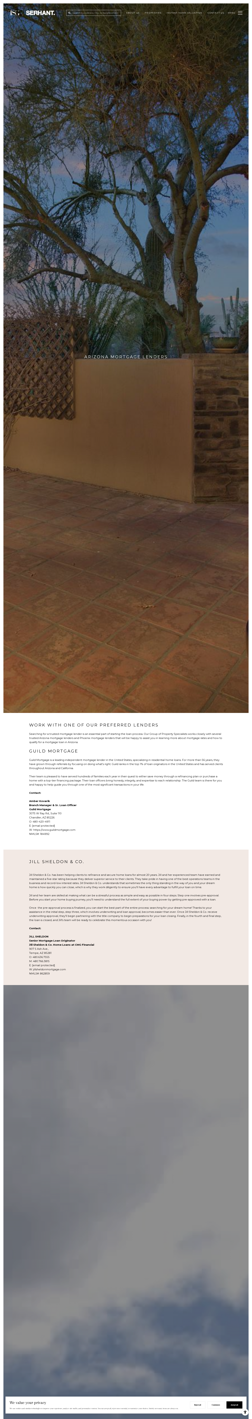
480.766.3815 (41, 961)
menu (231, 12)
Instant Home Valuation (184, 12)
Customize (216, 1405)
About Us (133, 12)
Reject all (197, 1405)
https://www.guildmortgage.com (54, 829)
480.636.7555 (41, 957)
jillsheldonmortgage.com (49, 969)
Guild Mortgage (39, 760)
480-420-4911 (41, 821)
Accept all (234, 1405)
